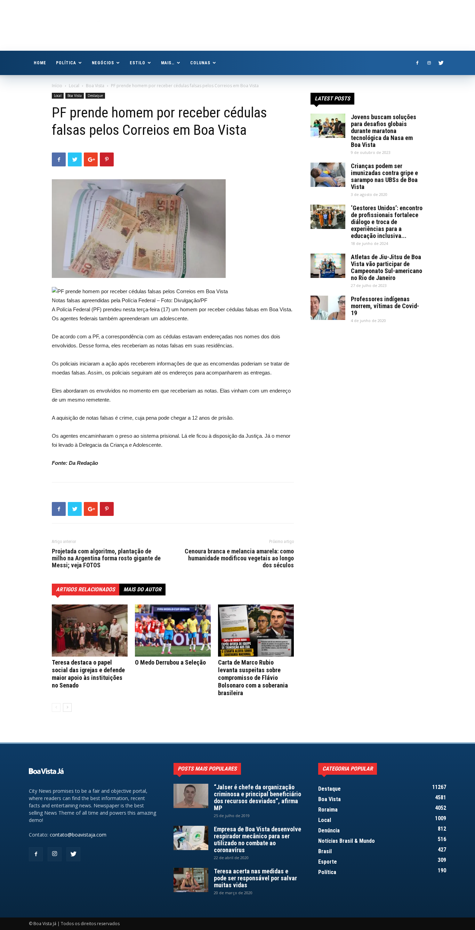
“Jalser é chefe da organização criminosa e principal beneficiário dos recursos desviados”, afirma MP (257, 797)
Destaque (95, 95)
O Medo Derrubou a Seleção (170, 662)
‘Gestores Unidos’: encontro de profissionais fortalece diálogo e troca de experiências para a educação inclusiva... (386, 221)
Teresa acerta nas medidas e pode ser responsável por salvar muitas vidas (255, 878)
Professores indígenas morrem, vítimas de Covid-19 (385, 305)
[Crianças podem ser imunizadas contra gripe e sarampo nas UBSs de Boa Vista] (328, 175)
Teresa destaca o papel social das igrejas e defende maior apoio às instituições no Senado (88, 674)
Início (57, 86)
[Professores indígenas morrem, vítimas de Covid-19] (328, 308)
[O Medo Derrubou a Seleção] (173, 630)
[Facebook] (417, 63)
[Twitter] (441, 63)
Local (74, 86)
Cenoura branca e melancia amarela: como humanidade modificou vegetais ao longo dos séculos (239, 558)
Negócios (103, 62)
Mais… (168, 62)
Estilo (137, 62)
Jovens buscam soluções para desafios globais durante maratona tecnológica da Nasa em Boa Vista (383, 130)
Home (40, 62)
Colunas (200, 62)
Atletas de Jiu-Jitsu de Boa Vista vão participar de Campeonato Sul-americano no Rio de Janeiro (386, 267)
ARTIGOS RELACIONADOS (85, 589)
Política (66, 62)
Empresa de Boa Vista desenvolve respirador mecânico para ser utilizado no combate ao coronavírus (257, 839)
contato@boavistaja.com (78, 834)
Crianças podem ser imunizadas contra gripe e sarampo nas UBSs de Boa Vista (384, 176)
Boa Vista (95, 86)
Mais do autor (142, 589)
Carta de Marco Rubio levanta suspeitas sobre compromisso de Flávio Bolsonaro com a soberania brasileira (253, 678)
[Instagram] (429, 63)
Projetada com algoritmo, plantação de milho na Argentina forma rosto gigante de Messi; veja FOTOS (106, 558)
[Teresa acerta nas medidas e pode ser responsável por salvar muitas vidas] (191, 880)
